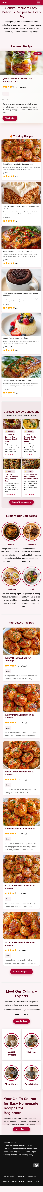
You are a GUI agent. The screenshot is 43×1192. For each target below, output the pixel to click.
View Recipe (10, 118)
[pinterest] (36, 1165)
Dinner (8, 671)
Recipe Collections (18, 1181)
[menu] (38, 2)
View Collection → (10, 455)
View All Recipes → (21, 972)
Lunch (6, 94)
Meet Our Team (21, 1021)
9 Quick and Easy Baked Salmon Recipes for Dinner (31, 477)
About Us (6, 1181)
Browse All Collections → (21, 502)
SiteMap (29, 1181)
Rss (37, 1181)
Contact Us (32, 1176)
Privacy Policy (9, 1176)
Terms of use (21, 1176)
